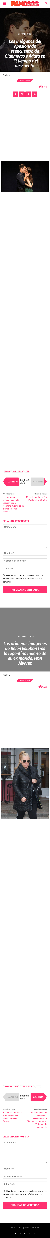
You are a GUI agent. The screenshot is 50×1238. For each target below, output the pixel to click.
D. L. (8, 75)
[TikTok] (25, 1233)
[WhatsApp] (34, 94)
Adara (7, 471)
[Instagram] (20, 1233)
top (27, 471)
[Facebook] (15, 94)
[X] (22, 94)
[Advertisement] (25, 133)
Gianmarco (17, 471)
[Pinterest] (28, 94)
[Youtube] (34, 1233)
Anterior (13, 481)
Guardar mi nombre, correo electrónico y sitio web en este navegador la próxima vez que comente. (25, 578)
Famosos (25, 80)
